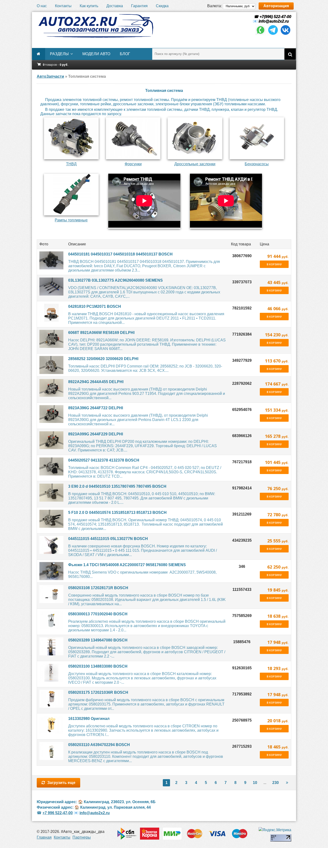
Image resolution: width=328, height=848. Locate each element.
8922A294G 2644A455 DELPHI (95, 382)
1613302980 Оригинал (88, 719)
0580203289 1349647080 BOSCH (98, 640)
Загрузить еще (61, 783)
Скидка (162, 6)
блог (125, 54)
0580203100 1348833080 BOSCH (98, 666)
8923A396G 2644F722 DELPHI (95, 408)
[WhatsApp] (260, 34)
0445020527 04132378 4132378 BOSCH (103, 460)
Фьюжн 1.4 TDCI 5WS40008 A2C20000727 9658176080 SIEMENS (127, 565)
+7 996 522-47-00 (58, 813)
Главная (44, 837)
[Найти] (290, 54)
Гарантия (139, 6)
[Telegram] (273, 34)
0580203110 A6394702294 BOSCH (99, 745)
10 (255, 783)
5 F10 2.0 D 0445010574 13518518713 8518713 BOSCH (117, 512)
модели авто (96, 54)
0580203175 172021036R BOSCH (98, 692)
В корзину (274, 264)
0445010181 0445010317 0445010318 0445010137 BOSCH (120, 254)
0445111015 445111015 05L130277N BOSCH (108, 539)
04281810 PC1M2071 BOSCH (94, 306)
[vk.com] (285, 34)
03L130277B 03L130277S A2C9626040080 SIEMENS (115, 280)
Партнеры (82, 837)
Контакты (63, 6)
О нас (42, 6)
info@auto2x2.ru (274, 21)
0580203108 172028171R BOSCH (98, 588)
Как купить (89, 6)
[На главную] (95, 26)
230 (275, 783)
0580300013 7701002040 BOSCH (98, 614)
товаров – (55, 65)
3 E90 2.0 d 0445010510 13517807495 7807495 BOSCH (117, 486)
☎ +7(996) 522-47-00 (272, 17)
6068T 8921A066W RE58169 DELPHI (101, 333)
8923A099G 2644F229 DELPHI (95, 434)
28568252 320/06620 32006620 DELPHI (103, 359)
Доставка (114, 6)
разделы (59, 54)
